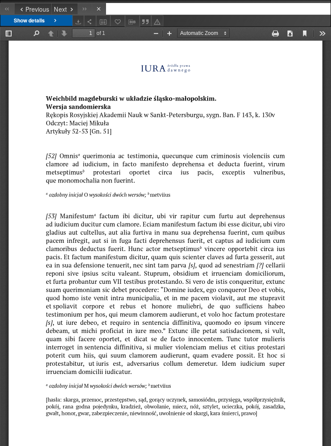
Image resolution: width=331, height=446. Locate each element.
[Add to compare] (103, 21)
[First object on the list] (7, 9)
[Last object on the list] (85, 9)
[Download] (78, 21)
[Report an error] (157, 21)
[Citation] (146, 21)
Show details (29, 20)
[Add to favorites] (117, 21)
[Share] (90, 21)
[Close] (99, 9)
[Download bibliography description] (132, 21)
